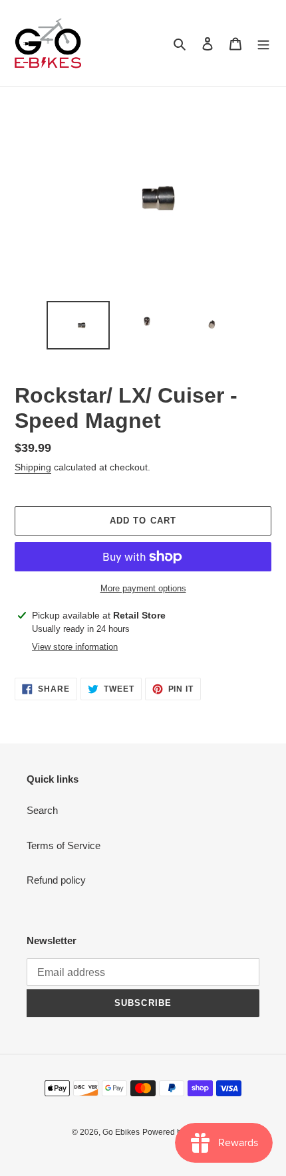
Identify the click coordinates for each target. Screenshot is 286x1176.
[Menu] (263, 43)
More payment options (143, 588)
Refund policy (56, 880)
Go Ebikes (121, 1132)
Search (42, 810)
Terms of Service (63, 845)
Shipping (33, 467)
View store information (75, 647)
